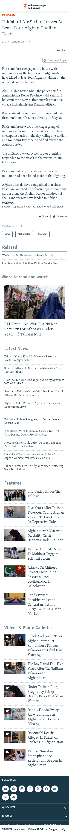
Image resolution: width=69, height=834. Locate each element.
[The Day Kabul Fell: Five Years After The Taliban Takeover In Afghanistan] (14, 668)
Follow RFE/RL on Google (42, 829)
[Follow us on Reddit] (13, 788)
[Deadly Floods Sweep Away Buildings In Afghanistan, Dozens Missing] (14, 714)
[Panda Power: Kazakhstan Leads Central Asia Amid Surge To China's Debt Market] (14, 599)
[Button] (62, 50)
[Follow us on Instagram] (22, 788)
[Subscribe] (13, 797)
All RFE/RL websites (13, 829)
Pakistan (8, 15)
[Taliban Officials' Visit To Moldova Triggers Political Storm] (14, 553)
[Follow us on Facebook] (46, 788)
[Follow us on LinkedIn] (54, 788)
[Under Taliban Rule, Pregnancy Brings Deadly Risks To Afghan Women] (14, 691)
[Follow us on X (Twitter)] (38, 788)
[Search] (63, 829)
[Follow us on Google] (30, 788)
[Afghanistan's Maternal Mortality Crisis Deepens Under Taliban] (14, 535)
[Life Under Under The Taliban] (14, 495)
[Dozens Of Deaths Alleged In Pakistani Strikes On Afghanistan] (14, 737)
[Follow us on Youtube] (5, 788)
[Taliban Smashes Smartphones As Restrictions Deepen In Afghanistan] (14, 755)
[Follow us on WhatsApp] (5, 797)
